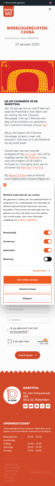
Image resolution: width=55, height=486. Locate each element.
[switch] (48, 241)
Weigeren (27, 298)
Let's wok (30, 154)
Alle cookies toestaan (27, 279)
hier (44, 125)
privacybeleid (18, 331)
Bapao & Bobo (17, 175)
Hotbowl (33, 157)
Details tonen (39, 270)
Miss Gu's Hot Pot (32, 167)
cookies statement (27, 220)
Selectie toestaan (27, 289)
